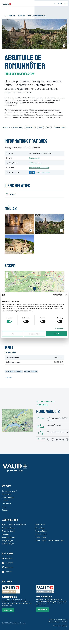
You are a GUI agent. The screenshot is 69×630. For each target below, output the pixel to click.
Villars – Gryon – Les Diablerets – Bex (50, 540)
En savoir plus (8, 610)
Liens (42, 439)
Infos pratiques (17, 127)
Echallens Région (8, 531)
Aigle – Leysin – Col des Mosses (14, 524)
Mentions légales (54, 622)
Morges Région (7, 540)
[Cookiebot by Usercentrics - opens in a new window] (54, 294)
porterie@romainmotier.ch (39, 167)
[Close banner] (66, 294)
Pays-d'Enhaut (41, 534)
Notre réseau (7, 494)
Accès (48, 127)
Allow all (56, 334)
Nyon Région (40, 528)
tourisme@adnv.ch (54, 425)
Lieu (42, 418)
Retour (9, 378)
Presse (4, 507)
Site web (41, 433)
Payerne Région (41, 531)
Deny (12, 334)
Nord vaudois (40, 524)
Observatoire (7, 503)
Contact (5, 510)
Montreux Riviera (8, 537)
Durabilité (5, 500)
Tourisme (12, 16)
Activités (21, 16)
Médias (40, 127)
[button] (34, 289)
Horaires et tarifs (60, 127)
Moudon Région (8, 543)
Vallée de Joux (40, 537)
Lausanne (5, 534)
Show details (59, 328)
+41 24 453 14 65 (35, 163)
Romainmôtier (34, 158)
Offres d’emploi (8, 497)
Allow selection (34, 334)
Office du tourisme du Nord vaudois (57, 419)
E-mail (42, 426)
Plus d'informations (43, 172)
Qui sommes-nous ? (9, 491)
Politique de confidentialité (58, 620)
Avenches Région (8, 528)
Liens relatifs (30, 127)
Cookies (64, 622)
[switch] (24, 321)
